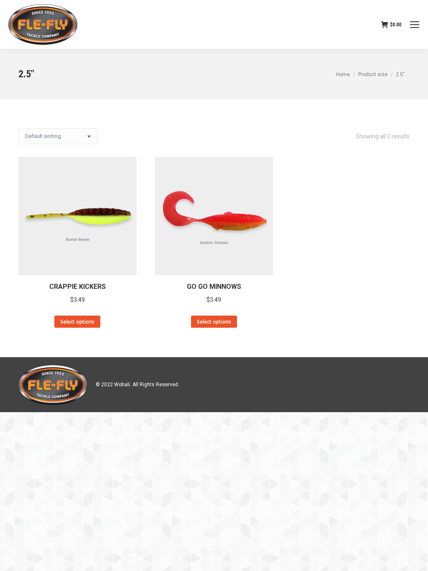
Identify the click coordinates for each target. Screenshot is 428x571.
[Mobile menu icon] (415, 25)
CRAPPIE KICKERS (77, 287)
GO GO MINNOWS (214, 287)
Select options (77, 321)
